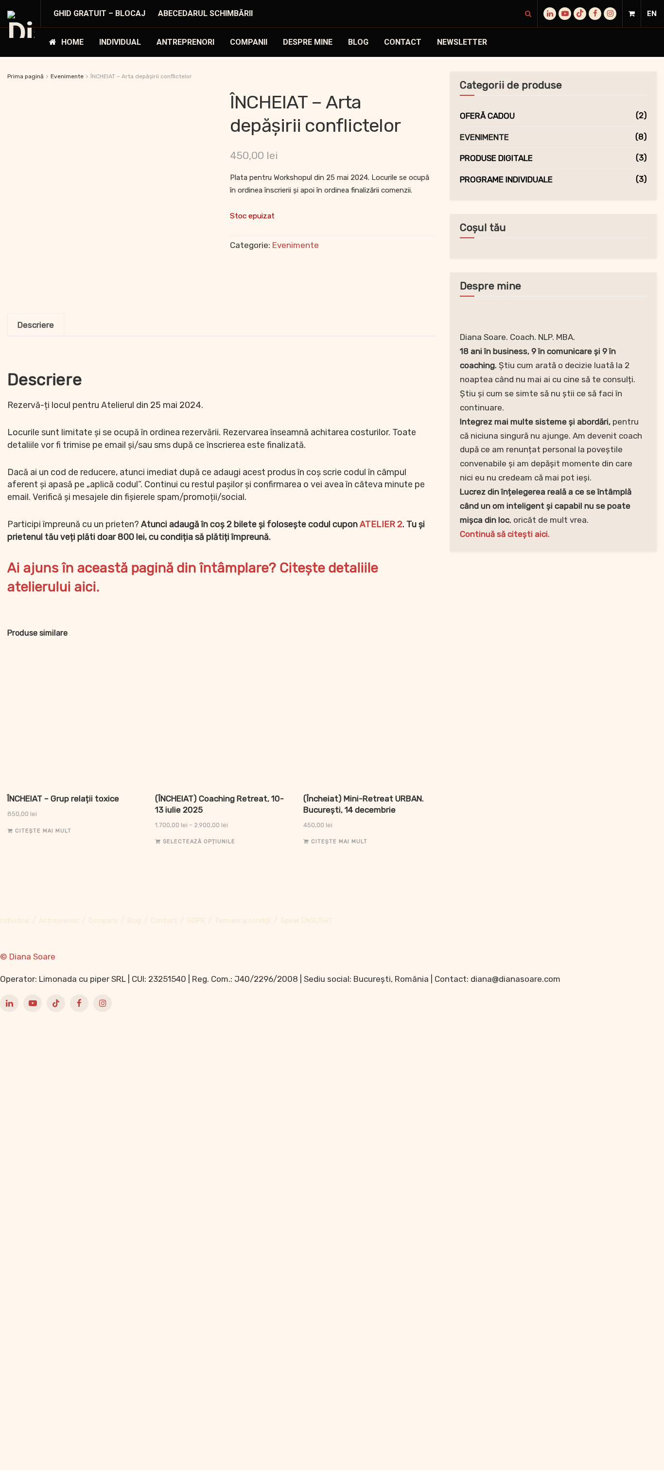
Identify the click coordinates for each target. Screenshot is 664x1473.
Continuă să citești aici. (505, 534)
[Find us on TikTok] (580, 13)
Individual (120, 42)
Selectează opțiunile (199, 841)
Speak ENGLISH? (306, 921)
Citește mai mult (43, 831)
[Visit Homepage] (21, 24)
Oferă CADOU (487, 116)
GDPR (196, 921)
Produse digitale (496, 158)
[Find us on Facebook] (595, 13)
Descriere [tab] (35, 325)
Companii (248, 42)
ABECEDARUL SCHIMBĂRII (205, 13)
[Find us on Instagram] (610, 13)
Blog (358, 42)
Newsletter (462, 42)
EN (652, 13)
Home (72, 42)
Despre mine (307, 42)
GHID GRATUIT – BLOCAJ (99, 13)
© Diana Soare (27, 956)
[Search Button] (528, 13)
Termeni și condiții (243, 921)
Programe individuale (506, 179)
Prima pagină (25, 76)
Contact (402, 42)
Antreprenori (185, 42)
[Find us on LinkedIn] (549, 13)
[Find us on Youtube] (565, 13)
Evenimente (67, 76)
